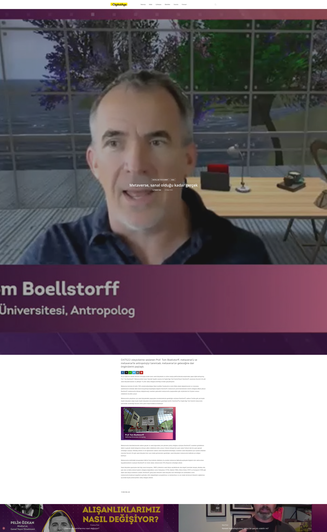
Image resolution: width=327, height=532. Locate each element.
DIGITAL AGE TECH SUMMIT (160, 179)
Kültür (173, 179)
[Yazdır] (137, 372)
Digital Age (157, 190)
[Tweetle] (126, 372)
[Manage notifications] (3, 528)
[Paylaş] (122, 372)
